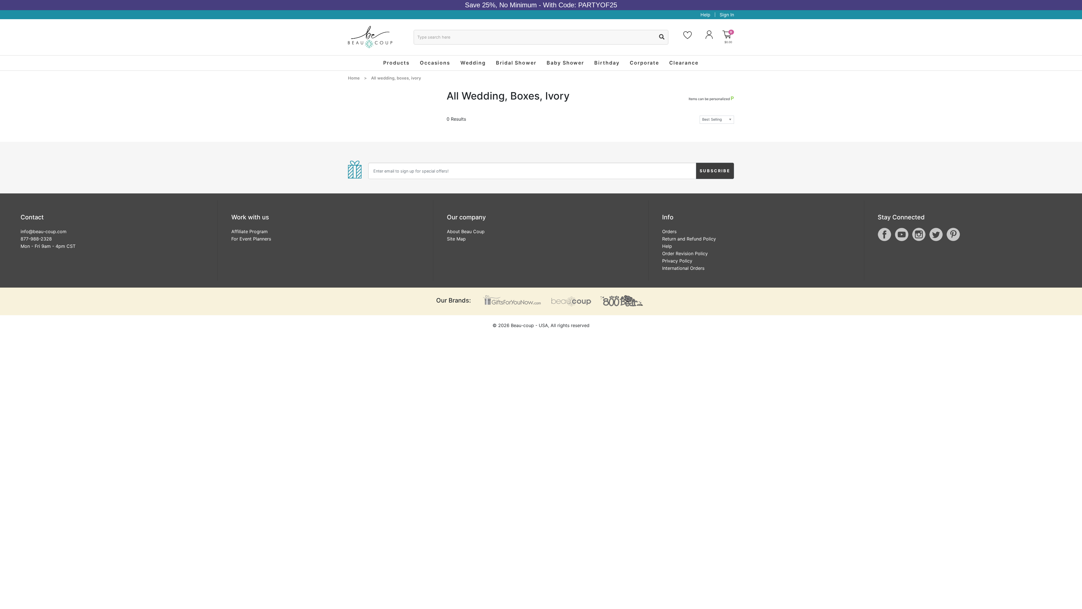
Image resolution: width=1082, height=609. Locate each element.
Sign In (727, 14)
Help (705, 14)
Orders (669, 231)
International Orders (683, 268)
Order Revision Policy (685, 253)
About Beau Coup (466, 231)
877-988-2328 (36, 239)
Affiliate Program (249, 231)
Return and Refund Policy (689, 239)
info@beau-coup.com (43, 231)
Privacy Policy (677, 261)
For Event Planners (251, 239)
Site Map (456, 239)
